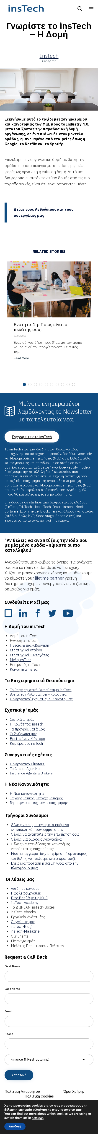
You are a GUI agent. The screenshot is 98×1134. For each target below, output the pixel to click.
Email (9, 1011)
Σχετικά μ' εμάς (22, 719)
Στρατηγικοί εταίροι (26, 650)
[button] (21, 358)
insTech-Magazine (25, 931)
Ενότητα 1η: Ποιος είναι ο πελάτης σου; (40, 327)
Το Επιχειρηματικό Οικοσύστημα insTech (41, 690)
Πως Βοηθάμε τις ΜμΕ (29, 898)
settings (38, 1118)
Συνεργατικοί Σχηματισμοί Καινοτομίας (41, 699)
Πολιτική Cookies (39, 1096)
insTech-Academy (24, 902)
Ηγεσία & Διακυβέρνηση (29, 645)
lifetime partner (49, 578)
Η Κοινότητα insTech (26, 724)
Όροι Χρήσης (74, 1091)
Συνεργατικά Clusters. (27, 764)
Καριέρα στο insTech (26, 743)
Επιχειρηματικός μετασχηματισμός (36, 798)
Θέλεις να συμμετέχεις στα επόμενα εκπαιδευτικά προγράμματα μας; (40, 827)
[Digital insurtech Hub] (26, 8)
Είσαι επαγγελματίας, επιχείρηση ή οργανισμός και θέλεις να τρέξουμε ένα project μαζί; (49, 856)
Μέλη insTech (20, 660)
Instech (49, 55)
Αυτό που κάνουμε (25, 888)
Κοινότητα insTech (24, 669)
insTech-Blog (21, 926)
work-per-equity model (71, 467)
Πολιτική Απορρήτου (22, 1091)
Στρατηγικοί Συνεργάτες (29, 655)
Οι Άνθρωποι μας (23, 734)
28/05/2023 (20, 335)
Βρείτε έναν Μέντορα (27, 738)
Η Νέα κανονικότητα (27, 793)
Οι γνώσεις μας (23, 921)
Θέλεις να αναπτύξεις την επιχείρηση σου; (45, 834)
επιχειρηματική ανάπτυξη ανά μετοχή (52, 481)
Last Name (12, 989)
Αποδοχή (15, 1126)
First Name (13, 966)
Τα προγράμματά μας (27, 729)
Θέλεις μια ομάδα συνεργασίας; (36, 839)
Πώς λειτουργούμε (26, 893)
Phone (9, 1034)
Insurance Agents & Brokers (31, 773)
